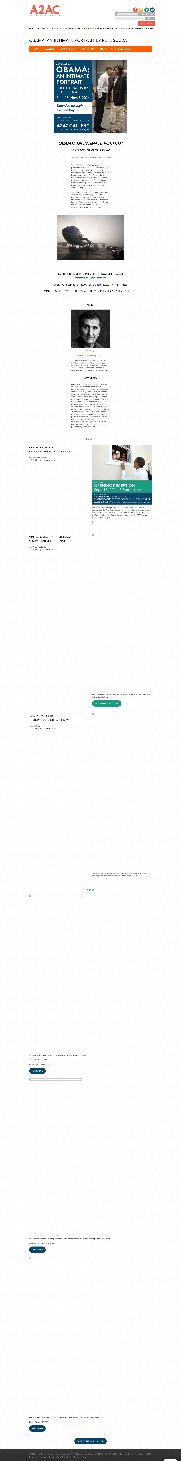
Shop (123, 28)
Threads (99, 355)
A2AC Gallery (67, 48)
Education (81, 28)
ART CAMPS (41, 28)
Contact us (148, 28)
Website (81, 355)
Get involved (112, 28)
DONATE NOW (146, 23)
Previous (54, 240)
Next (126, 240)
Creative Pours (68, 28)
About (31, 28)
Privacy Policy (81, 1457)
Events (91, 28)
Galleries (100, 28)
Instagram (90, 355)
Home (35, 48)
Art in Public (54, 28)
